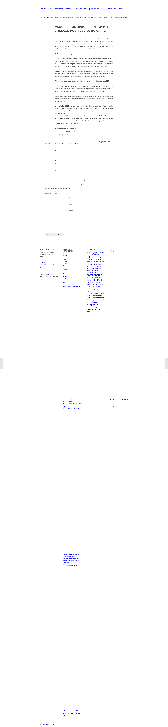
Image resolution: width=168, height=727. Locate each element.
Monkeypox (99, 285)
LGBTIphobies (91, 282)
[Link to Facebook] (123, 1)
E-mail (71, 204)
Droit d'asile (94, 261)
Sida (88, 300)
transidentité (100, 300)
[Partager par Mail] (57, 170)
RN (101, 295)
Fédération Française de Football (94, 269)
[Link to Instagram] (126, 1)
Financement (90, 268)
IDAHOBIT (94, 278)
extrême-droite (98, 266)
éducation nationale (95, 310)
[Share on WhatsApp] (57, 150)
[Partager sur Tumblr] (57, 160)
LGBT (94, 280)
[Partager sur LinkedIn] (57, 157)
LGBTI (100, 279)
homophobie (94, 275)
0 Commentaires (58, 144)
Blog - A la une (45, 17)
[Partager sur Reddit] (57, 167)
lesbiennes (89, 280)
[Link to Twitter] (120, 1)
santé (89, 297)
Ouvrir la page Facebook (48, 274)
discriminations (92, 259)
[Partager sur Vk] (57, 164)
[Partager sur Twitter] (98, 147)
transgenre (93, 300)
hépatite (88, 277)
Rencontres (96, 295)
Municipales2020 (90, 286)
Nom (70, 198)
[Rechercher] (126, 8)
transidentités (92, 302)
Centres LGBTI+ (94, 255)
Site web (71, 210)
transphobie (92, 304)
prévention (90, 293)
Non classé (59, 34)
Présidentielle (98, 291)
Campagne (89, 255)
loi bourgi (98, 282)
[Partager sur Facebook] (98, 144)
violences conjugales (93, 307)
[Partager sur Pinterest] (57, 154)
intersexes (100, 277)
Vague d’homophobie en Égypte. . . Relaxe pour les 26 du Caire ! (83, 29)
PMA (93, 291)
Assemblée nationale (93, 252)
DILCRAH (98, 257)
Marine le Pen (91, 284)
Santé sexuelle (98, 297)
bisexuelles (102, 252)
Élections (90, 309)
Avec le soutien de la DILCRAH (119, 400)
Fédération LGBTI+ (74, 144)
